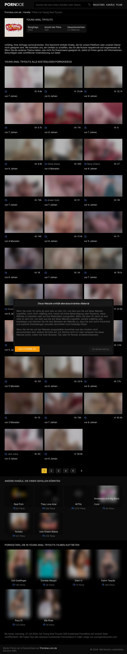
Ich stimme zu (27, 348)
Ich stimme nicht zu (100, 349)
